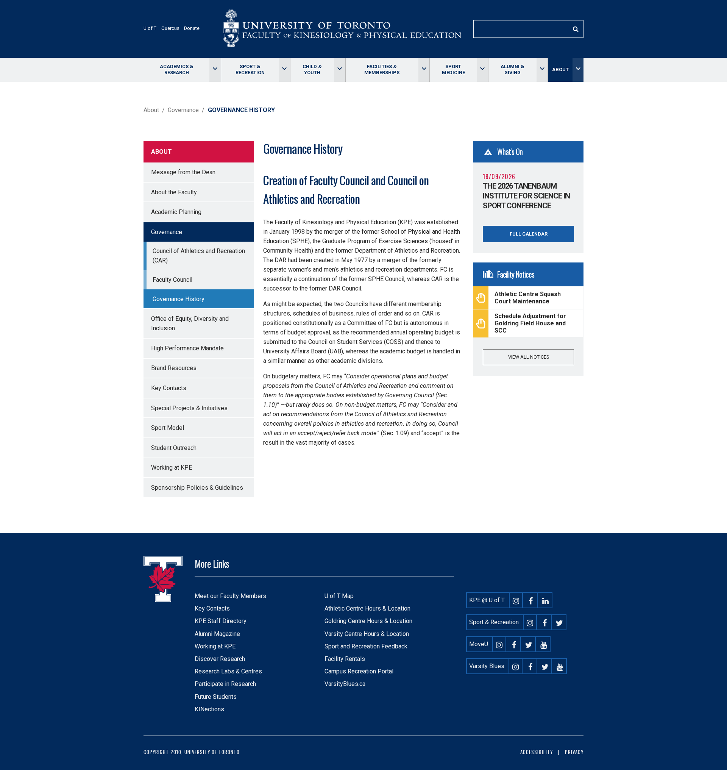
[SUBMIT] (575, 28)
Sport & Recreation (250, 69)
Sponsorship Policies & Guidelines (197, 487)
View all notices (528, 357)
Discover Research (220, 658)
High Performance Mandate (187, 348)
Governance (183, 110)
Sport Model (167, 427)
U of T (150, 28)
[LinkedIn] (545, 600)
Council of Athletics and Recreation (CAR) (199, 255)
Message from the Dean (183, 172)
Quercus (170, 28)
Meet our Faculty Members (230, 596)
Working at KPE (171, 467)
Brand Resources (174, 368)
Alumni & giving (512, 69)
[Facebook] (531, 600)
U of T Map (339, 596)
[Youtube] (544, 644)
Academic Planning (176, 212)
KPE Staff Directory (220, 621)
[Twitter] (559, 622)
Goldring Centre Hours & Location (368, 621)
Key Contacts (168, 388)
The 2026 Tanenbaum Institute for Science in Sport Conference (526, 195)
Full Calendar (529, 234)
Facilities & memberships (381, 69)
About (560, 69)
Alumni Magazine (217, 633)
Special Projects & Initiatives (189, 408)
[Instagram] (516, 600)
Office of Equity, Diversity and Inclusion (190, 323)
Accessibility (536, 752)
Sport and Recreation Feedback (365, 646)
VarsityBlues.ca (344, 683)
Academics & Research (176, 69)
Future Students (216, 696)
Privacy (574, 752)
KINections (209, 709)
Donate (192, 28)
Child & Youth (312, 69)
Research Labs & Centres (228, 671)
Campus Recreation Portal (358, 671)
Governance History (178, 299)
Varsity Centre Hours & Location (366, 633)
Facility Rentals (344, 658)
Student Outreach (174, 447)
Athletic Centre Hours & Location (367, 608)
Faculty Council (172, 279)
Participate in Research (225, 683)
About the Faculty (174, 192)
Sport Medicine (453, 69)
